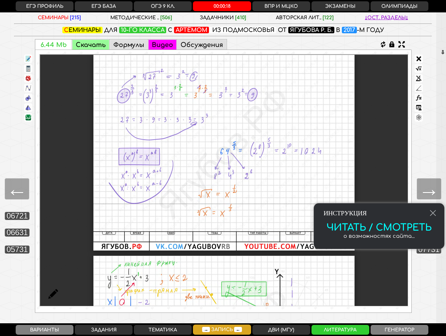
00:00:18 (222, 6)
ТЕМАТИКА (163, 329)
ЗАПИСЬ (222, 329)
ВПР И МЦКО (281, 6)
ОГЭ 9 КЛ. (163, 6)
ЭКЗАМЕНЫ (340, 6)
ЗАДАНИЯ (104, 329)
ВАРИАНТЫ (44, 329)
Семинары (59, 17)
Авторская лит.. (305, 17)
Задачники (223, 17)
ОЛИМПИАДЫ (399, 6)
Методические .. (141, 17)
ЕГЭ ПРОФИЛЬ (44, 6)
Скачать (91, 44)
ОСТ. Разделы (386, 17)
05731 (17, 249)
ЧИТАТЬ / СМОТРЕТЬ (379, 227)
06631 (17, 232)
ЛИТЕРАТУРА (340, 329)
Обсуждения (202, 44)
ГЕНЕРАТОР (399, 329)
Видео (162, 44)
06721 (17, 215)
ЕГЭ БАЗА (103, 6)
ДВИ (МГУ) (281, 329)
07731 (428, 249)
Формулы (128, 44)
